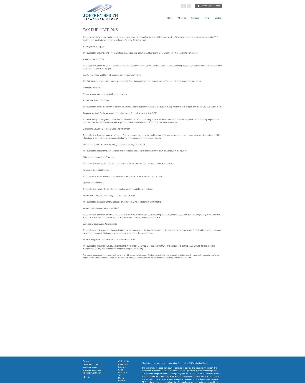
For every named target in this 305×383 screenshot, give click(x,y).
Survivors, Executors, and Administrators (100, 224)
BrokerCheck (201, 363)
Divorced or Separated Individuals (97, 170)
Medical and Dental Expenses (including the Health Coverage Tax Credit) (114, 144)
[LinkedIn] (183, 6)
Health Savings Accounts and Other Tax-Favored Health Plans (109, 240)
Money (121, 378)
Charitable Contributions (93, 183)
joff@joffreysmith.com (92, 373)
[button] (169, 18)
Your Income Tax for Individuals (96, 100)
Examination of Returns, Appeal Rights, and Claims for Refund (109, 196)
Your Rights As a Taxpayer (94, 47)
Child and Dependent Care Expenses (98, 157)
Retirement (123, 364)
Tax (119, 375)
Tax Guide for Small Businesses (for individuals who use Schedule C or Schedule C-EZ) (120, 113)
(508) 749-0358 (95, 365)
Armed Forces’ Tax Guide (93, 59)
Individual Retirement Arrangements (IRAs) (101, 208)
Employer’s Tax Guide (92, 88)
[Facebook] (189, 6)
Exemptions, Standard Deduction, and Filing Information (106, 129)
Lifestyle (121, 381)
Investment (122, 367)
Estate (121, 370)
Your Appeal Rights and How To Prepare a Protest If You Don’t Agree (112, 75)
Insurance (122, 373)
